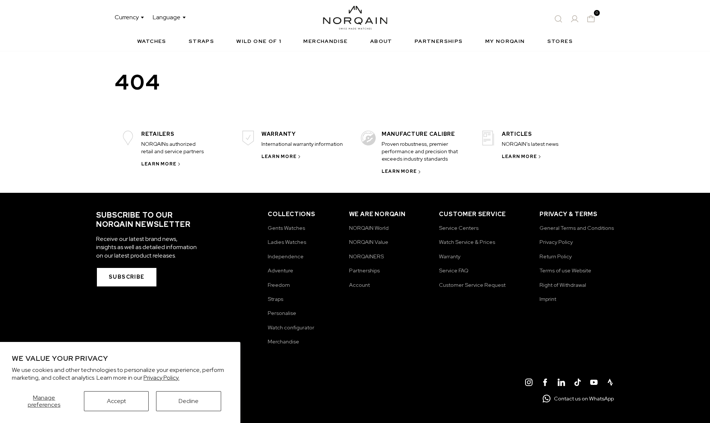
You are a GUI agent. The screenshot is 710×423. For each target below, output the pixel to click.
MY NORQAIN (505, 41)
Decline (189, 401)
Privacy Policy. (161, 378)
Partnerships (439, 41)
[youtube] (594, 383)
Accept (116, 401)
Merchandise (325, 41)
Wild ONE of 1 (258, 41)
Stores (560, 41)
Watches (151, 41)
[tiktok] (577, 383)
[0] (590, 18)
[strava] (610, 383)
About (381, 41)
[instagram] (528, 383)
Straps (201, 41)
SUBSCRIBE (127, 276)
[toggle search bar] (558, 18)
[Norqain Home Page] (355, 19)
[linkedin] (561, 383)
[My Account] (574, 18)
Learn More (158, 164)
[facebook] (545, 383)
